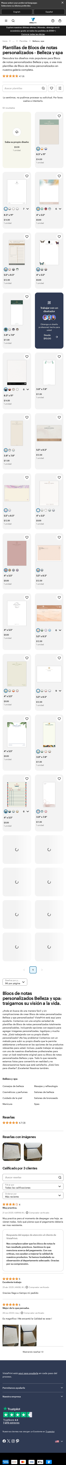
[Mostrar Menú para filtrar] (59, 88)
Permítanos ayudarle (14, 1387)
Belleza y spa (38, 41)
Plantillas (23, 41)
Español (49, 12)
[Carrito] (59, 20)
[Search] (60, 1177)
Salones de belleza (44, 1092)
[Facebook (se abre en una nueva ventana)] (4, 1441)
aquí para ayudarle (28, 1373)
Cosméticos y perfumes (15, 1092)
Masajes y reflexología (46, 1086)
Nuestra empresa (12, 1396)
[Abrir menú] (6, 21)
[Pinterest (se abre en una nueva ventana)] (17, 1441)
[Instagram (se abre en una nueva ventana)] (13, 1441)
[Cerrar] (62, 2)
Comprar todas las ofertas (33, 34)
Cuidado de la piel (12, 1098)
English (16, 12)
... (13, 41)
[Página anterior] (24, 969)
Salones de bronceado (46, 1098)
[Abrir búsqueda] (13, 20)
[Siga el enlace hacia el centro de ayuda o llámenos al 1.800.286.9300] (52, 20)
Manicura (7, 1104)
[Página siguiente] (41, 969)
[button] (11, 1335)
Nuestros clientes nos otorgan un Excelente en (28, 1431)
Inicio (5, 41)
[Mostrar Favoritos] (51, 88)
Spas (36, 1104)
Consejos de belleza (13, 1086)
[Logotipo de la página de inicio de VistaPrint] (33, 20)
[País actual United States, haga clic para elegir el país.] (59, 1441)
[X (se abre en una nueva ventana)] (8, 1441)
